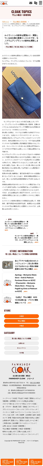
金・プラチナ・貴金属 (10, 407)
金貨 (12, 412)
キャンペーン (21, 348)
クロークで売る (21, 404)
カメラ (5, 418)
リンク (33, 423)
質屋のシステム (35, 398)
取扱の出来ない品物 (32, 418)
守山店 (20, 398)
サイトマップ (33, 434)
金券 (34, 415)
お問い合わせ (7, 426)
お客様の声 (6, 420)
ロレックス (20, 409)
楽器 (38, 415)
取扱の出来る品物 (18, 418)
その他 (21, 353)
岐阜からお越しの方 (9, 431)
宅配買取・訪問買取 (9, 401)
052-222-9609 (35, 382)
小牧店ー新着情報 (24, 429)
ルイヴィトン (19, 412)
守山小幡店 (21, 321)
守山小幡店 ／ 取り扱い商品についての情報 (19, 47)
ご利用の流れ (7, 423)
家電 (9, 418)
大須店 (21, 316)
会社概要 (15, 423)
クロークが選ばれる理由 (25, 401)
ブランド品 (6, 415)
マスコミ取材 (7, 434)
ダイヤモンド (33, 407)
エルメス (36, 412)
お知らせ (21, 343)
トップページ (7, 398)
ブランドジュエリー (9, 409)
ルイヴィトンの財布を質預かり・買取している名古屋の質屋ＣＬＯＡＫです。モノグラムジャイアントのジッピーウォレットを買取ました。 (16, 226)
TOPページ (5, 21)
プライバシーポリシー (20, 434)
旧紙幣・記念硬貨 (26, 415)
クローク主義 (31, 404)
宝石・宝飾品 (22, 407)
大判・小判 (14, 415)
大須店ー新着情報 (18, 426)
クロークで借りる (8, 404)
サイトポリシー (25, 423)
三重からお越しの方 (23, 431)
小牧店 (21, 326)
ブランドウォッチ (31, 409)
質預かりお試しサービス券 (28, 420)
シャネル (28, 412)
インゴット (6, 412)
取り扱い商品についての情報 (21, 338)
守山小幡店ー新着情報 (20, 21)
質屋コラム (14, 420)
